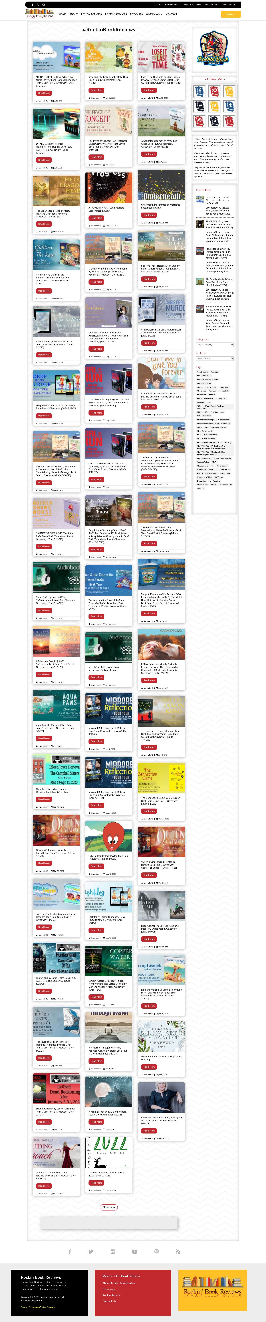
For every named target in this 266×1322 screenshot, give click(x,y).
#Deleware (201, 391)
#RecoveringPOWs (204, 458)
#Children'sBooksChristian (207, 379)
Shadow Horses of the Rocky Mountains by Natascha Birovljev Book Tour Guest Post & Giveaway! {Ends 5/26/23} (161, 522)
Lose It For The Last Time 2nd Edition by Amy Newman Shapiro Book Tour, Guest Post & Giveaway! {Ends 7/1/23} (161, 71)
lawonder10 (43, 101)
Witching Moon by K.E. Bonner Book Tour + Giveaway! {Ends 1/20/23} (108, 1104)
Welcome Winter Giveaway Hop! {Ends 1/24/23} (161, 1049)
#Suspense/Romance (205, 466)
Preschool (229, 5)
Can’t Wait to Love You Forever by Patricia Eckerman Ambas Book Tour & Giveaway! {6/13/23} (161, 387)
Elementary (212, 5)
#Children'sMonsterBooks (207, 387)
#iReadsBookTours (204, 416)
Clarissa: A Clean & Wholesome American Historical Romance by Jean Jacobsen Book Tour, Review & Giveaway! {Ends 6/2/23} (108, 328)
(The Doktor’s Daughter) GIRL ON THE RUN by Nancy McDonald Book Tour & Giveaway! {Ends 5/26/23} (108, 393)
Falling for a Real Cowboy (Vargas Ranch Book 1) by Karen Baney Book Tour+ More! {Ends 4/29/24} (218, 311)
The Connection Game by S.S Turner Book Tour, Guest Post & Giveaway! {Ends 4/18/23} (161, 792)
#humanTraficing (203, 402)
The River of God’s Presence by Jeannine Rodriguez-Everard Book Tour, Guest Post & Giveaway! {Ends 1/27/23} (56, 1037)
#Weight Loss (225, 473)
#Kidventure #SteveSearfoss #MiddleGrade (213, 423)
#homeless (201, 394)
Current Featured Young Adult (217, 212)
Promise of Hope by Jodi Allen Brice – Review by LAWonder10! (217, 200)
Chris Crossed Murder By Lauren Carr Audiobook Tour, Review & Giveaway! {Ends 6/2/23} (161, 323)
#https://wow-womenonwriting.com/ (211, 398)
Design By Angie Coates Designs (38, 1307)
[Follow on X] (38, 4)
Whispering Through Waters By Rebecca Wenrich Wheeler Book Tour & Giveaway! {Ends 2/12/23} (108, 1041)
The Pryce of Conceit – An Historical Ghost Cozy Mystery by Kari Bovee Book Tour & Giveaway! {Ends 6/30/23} (108, 136)
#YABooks (219, 477)
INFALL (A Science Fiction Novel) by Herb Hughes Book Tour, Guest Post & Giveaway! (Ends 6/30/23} (56, 139)
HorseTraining (214, 481)
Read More (44, 93)
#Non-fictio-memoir (204, 431)
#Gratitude (224, 391)
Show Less (109, 1207)
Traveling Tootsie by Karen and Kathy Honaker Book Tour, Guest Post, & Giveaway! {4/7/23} (56, 908)
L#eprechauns (202, 485)
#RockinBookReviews (222, 458)
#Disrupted (213, 391)
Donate (231, 14)
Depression (201, 481)
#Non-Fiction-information (207, 435)
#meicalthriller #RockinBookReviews (211, 427)
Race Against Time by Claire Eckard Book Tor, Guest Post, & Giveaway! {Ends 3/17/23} (161, 920)
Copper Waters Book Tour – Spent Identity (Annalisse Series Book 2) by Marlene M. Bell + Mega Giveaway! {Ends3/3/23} (108, 976)
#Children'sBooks (204, 383)
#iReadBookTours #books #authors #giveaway (210, 407)
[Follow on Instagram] (43, 4)
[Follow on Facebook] (32, 4)
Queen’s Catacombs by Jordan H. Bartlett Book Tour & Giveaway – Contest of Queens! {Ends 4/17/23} (161, 856)
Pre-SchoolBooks (225, 485)
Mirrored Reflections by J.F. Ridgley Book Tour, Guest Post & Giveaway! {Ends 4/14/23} (108, 786)
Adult (158, 5)
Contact (171, 14)
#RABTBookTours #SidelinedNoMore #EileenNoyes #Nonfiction (211, 453)
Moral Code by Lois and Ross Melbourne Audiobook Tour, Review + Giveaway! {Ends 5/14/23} (56, 591)
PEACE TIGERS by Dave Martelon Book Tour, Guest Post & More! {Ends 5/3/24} (219, 224)
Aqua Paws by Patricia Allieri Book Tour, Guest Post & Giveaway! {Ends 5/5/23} (56, 719)
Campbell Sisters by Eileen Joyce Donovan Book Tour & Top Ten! (56, 781)
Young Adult (173, 5)
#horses (212, 394)
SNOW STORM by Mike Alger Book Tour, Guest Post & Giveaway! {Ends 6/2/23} (56, 335)
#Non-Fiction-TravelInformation (209, 442)
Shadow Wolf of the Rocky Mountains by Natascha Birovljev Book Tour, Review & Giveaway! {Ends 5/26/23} (108, 262)
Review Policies (91, 14)
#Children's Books (204, 376)
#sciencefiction (203, 462)
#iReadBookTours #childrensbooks (210, 412)
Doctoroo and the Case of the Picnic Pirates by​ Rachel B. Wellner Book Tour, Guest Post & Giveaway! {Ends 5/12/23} (108, 595)
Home (62, 14)
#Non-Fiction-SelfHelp (206, 438)
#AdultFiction (202, 372)
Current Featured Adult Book (220, 236)
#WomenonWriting (204, 477)
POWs (213, 485)
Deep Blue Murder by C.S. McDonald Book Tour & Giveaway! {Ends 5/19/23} (56, 398)
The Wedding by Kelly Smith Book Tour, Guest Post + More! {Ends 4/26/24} (219, 282)
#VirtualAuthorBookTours (207, 473)
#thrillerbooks (221, 466)
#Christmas (224, 387)
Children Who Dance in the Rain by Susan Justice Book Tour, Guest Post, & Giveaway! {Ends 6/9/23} (56, 270)
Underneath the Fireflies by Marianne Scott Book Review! (161, 197)
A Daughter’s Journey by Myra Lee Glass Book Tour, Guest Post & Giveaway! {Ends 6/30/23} (161, 135)
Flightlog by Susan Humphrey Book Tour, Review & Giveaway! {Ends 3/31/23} (108, 911)
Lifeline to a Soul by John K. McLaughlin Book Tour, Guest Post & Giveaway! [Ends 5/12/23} (56, 655)
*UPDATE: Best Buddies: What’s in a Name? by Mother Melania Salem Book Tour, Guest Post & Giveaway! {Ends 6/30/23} (56, 72)
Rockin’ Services (116, 14)
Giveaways (153, 14)
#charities (214, 372)
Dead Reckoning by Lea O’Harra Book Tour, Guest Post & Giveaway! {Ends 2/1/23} (56, 1102)
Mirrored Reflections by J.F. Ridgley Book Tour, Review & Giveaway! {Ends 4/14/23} (108, 722)
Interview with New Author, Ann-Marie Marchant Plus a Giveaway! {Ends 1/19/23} (161, 1111)
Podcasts (136, 14)
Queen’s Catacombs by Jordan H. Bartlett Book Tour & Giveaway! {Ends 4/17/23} (56, 844)
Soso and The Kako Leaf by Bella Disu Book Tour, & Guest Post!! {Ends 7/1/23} (108, 71)
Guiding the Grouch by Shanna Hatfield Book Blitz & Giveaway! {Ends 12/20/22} (56, 1166)
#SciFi (214, 462)
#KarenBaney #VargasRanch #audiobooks (213, 419)
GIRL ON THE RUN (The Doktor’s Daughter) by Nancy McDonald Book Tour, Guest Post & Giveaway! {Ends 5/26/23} (108, 458)
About (74, 14)
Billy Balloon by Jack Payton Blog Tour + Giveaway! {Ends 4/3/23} (108, 848)
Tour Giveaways (225, 326)
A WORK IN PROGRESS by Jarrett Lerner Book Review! (108, 200)
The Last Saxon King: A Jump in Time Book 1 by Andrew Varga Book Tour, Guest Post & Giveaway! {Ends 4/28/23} (161, 726)
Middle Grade (192, 5)
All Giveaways (218, 234)
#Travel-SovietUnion (205, 469)
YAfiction (200, 488)
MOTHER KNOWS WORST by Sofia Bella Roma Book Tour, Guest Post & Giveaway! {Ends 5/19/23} (56, 527)
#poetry (228, 442)
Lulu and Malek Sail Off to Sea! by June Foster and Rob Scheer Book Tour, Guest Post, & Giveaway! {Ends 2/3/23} (161, 985)
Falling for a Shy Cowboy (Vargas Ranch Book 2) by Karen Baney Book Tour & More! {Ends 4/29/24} (218, 253)
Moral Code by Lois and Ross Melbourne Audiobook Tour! (108, 659)
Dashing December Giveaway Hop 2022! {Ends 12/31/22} (108, 1165)
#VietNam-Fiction (223, 469)
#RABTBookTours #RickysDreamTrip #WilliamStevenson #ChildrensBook (211, 447)
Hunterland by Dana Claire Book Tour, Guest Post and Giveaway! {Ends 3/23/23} (56, 972)
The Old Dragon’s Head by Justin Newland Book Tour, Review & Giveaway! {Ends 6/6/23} (56, 205)
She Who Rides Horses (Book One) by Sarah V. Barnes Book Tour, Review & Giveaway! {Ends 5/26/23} (161, 260)
